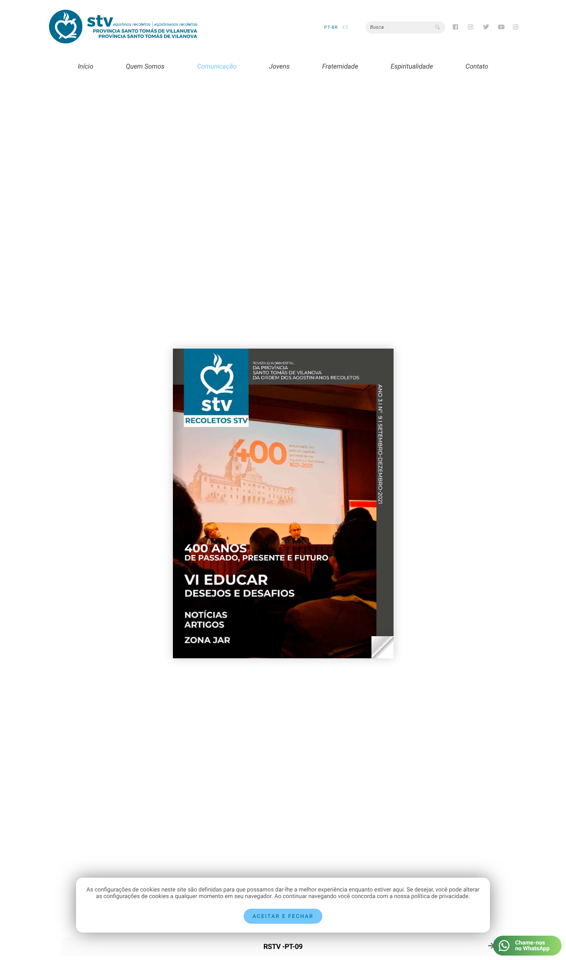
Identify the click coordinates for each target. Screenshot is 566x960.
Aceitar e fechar (283, 916)
